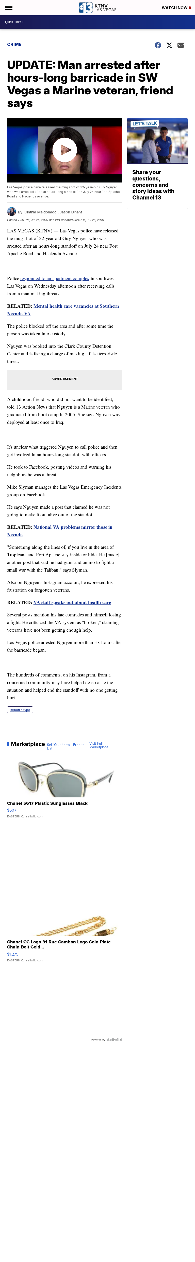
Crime (14, 44)
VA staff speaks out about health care (72, 602)
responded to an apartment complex (54, 278)
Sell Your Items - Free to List (66, 746)
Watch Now (175, 7)
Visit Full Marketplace (98, 745)
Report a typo (20, 710)
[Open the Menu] (8, 7)
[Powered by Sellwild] (114, 1039)
